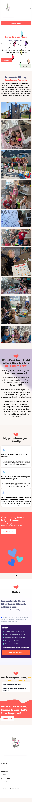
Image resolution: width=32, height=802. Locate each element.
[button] (30, 8)
